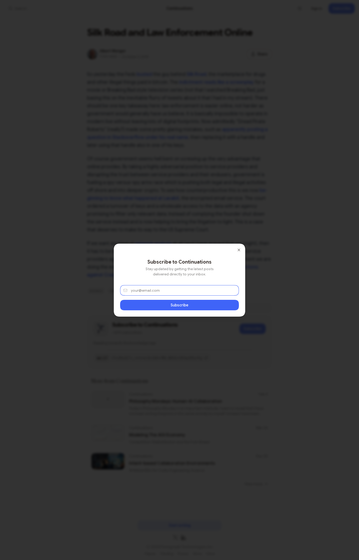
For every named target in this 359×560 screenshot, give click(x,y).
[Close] (239, 250)
